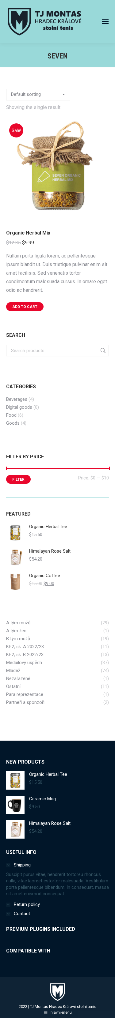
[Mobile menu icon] (105, 21)
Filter (18, 479)
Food (11, 415)
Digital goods (19, 407)
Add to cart (24, 307)
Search (102, 350)
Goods (13, 423)
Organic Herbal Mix (28, 233)
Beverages (16, 399)
